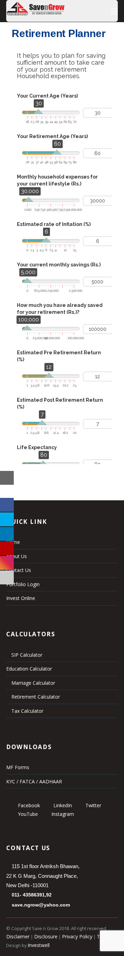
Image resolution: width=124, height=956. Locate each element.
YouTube (27, 814)
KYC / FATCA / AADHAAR (34, 781)
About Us (16, 556)
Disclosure (46, 936)
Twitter (92, 805)
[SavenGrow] (35, 14)
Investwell (39, 945)
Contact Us (18, 570)
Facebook (28, 805)
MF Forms (17, 767)
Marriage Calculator (32, 683)
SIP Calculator (26, 655)
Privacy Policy (77, 936)
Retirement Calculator (35, 696)
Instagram (62, 814)
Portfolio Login (23, 584)
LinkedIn (62, 805)
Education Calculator (29, 668)
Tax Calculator (26, 711)
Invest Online (20, 598)
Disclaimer (18, 936)
